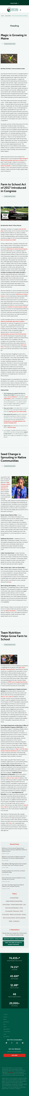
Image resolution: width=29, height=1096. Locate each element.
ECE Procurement (20, 917)
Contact (5, 1014)
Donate (5, 1017)
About (5, 1019)
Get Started (6, 1036)
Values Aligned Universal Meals (14, 901)
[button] (20, 10)
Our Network (6, 1031)
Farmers (24, 914)
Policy (21, 907)
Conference (16, 921)
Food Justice (5, 914)
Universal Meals (14, 897)
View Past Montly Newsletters (13, 939)
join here (14, 1055)
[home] (12, 10)
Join (4, 1024)
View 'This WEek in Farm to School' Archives (13, 943)
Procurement (9, 911)
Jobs (24, 904)
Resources (16, 911)
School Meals (6, 904)
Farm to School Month (9, 917)
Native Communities (15, 914)
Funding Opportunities (16, 904)
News (4, 1034)
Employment (6, 1029)
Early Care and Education (12, 907)
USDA (21, 911)
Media (10, 921)
